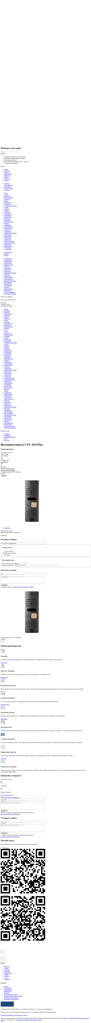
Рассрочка (7, 555)
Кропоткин (7, 202)
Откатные (11, 28)
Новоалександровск (10, 273)
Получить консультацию (7, 470)
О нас (2, 1)
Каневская (7, 218)
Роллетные (11, 31)
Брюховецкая (8, 246)
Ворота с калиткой (13, 39)
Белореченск (8, 214)
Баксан (6, 177)
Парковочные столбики (15, 89)
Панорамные (12, 36)
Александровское (9, 292)
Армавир (7, 199)
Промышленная (12, 55)
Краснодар (7, 196)
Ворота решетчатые (14, 41)
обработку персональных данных (23, 587)
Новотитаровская (9, 242)
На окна (10, 63)
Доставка (7, 1)
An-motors (11, 58)
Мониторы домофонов (15, 119)
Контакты (7, 134)
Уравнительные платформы (16, 103)
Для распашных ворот (14, 50)
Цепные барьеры (13, 91)
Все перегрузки (12, 100)
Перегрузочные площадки (16, 105)
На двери (10, 65)
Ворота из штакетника (14, 46)
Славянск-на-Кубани (10, 206)
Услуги (6, 129)
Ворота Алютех (12, 38)
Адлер (6, 194)
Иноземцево (8, 282)
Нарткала (7, 171)
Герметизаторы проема (15, 102)
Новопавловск (8, 277)
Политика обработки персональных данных (14, 1015)
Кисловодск (8, 284)
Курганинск (8, 217)
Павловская (7, 234)
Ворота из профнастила (15, 44)
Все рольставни (12, 62)
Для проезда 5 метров (14, 76)
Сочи (5, 193)
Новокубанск (8, 228)
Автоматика (8, 47)
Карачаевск (7, 187)
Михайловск (8, 260)
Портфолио (7, 127)
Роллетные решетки (14, 66)
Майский (7, 175)
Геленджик (7, 204)
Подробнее (4, 662)
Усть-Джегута (8, 185)
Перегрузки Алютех (14, 108)
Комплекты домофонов (15, 121)
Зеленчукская (8, 188)
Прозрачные (11, 70)
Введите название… (8, 565)
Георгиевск (7, 268)
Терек (6, 180)
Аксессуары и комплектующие (13, 113)
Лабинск (7, 209)
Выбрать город (5, 431)
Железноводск (8, 289)
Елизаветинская (9, 241)
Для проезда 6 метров (14, 78)
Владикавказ (8, 252)
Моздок (6, 254)
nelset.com (49, 1009)
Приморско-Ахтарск (10, 233)
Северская (7, 239)
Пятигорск (7, 271)
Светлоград (7, 263)
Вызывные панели (13, 118)
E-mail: (11, 797)
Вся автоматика (12, 49)
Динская (6, 230)
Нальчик (6, 172)
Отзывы (24, 1)
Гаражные (11, 25)
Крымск (6, 210)
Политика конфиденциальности (10, 814)
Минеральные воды (10, 281)
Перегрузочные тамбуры (15, 107)
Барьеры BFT (12, 95)
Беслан (6, 255)
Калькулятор (8, 132)
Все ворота (11, 23)
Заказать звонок (5, 137)
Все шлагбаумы (12, 73)
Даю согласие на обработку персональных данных (18, 812)
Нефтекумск (8, 290)
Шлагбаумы (7, 71)
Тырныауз (7, 179)
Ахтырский (7, 249)
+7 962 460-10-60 (6, 4)
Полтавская (7, 236)
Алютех (10, 57)
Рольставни (7, 60)
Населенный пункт (8, 563)
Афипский (7, 244)
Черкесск (7, 183)
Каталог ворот (5, 704)
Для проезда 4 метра (14, 74)
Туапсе (6, 207)
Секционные (12, 26)
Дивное (6, 287)
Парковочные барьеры (11, 83)
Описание (7, 528)
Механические (12, 92)
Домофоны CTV (13, 124)
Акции (6, 130)
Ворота (6, 22)
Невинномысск (9, 265)
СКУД (10, 123)
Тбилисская (7, 238)
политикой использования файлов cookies (29, 1020)
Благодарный (8, 279)
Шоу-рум (19, 1)
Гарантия (13, 1)
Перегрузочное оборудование (13, 99)
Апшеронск (7, 225)
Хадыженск (7, 247)
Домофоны (7, 115)
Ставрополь (7, 258)
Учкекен (6, 190)
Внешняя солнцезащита (11, 111)
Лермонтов (7, 276)
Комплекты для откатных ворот (14, 97)
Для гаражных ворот (14, 54)
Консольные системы (10, 994)
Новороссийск (8, 198)
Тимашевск (7, 215)
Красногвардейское (10, 293)
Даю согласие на (18, 587)
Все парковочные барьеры (16, 84)
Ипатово (7, 274)
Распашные (11, 30)
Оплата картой (8, 551)
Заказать (3, 475)
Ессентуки (7, 269)
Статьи (6, 974)
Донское (6, 266)
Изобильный (8, 261)
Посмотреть (4, 677)
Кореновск (7, 220)
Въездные (11, 33)
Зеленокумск (8, 285)
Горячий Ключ (8, 222)
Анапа (6, 201)
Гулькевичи (7, 231)
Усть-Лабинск (8, 226)
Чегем (6, 169)
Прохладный (8, 174)
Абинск (6, 223)
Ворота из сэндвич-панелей (16, 42)
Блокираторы (12, 87)
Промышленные (13, 34)
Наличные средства (10, 553)
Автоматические (13, 68)
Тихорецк (7, 212)
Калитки (7, 110)
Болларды (11, 86)
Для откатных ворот (14, 52)
